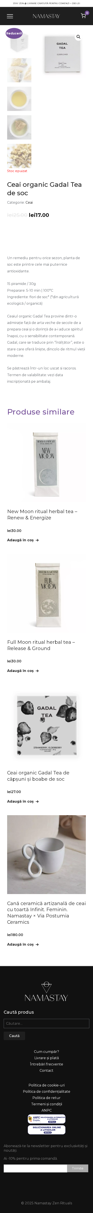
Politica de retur (46, 1098)
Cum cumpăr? (46, 1052)
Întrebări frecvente (46, 1064)
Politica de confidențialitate (46, 1091)
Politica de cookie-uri (47, 1085)
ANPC (47, 1110)
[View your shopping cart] (83, 15)
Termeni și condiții (46, 1104)
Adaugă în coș (20, 540)
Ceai (29, 202)
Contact (46, 1070)
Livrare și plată (46, 1058)
